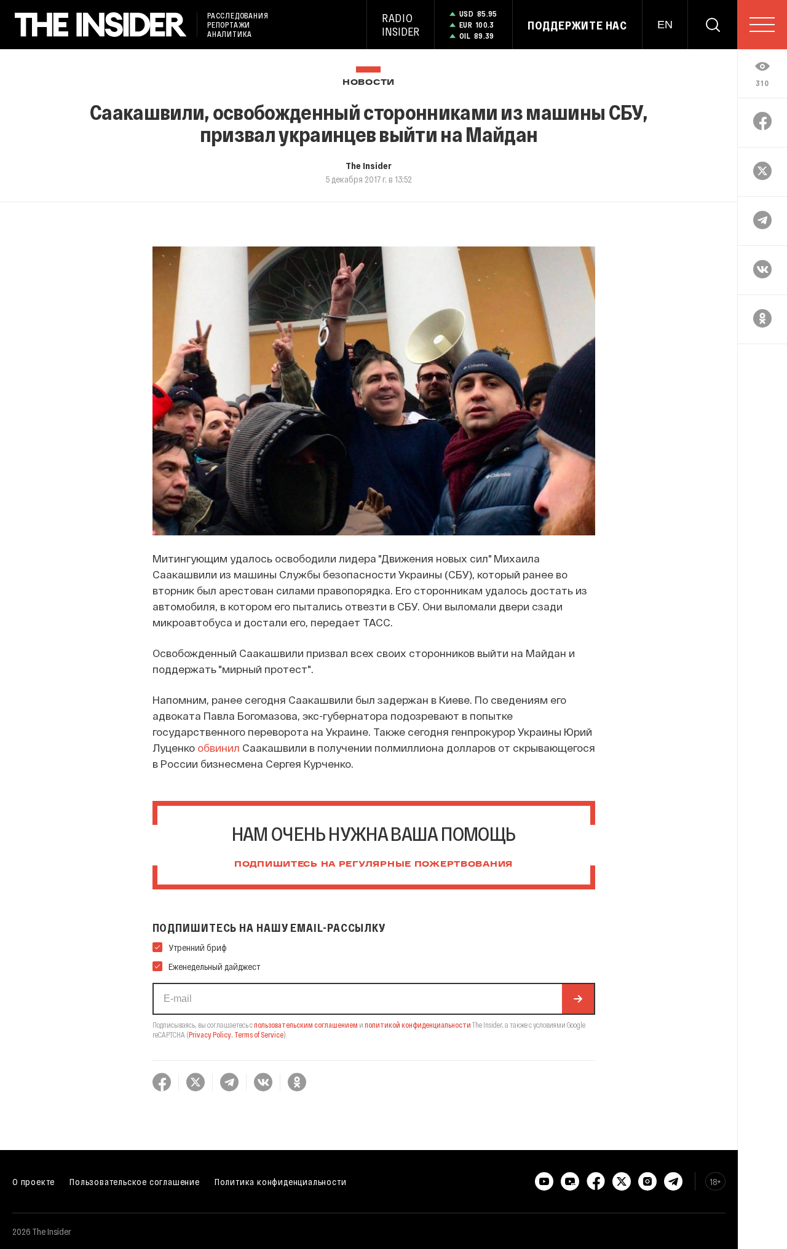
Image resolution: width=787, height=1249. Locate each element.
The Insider (369, 165)
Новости (368, 82)
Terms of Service (258, 1034)
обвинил (219, 747)
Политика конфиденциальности (281, 1181)
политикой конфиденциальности (418, 1024)
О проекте (33, 1181)
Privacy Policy (210, 1034)
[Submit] (578, 999)
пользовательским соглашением (306, 1024)
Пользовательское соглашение (134, 1181)
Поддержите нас (577, 25)
